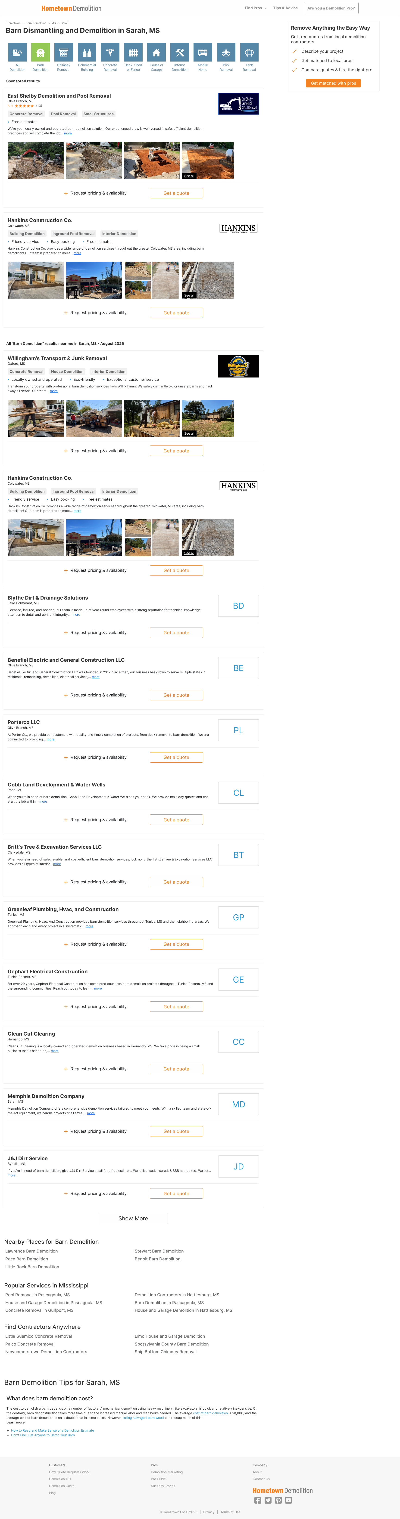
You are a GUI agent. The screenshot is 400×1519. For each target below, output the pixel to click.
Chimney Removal (63, 67)
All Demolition (17, 67)
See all (189, 176)
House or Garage (156, 67)
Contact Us (261, 1479)
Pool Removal (226, 67)
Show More (133, 1218)
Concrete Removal (110, 67)
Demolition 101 (60, 1479)
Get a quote (176, 193)
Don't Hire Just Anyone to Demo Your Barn (43, 1435)
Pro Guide (158, 1479)
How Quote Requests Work (69, 1472)
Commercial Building (87, 67)
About (257, 1472)
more (68, 133)
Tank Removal (249, 67)
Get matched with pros (333, 83)
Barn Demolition (40, 67)
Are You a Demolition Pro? (331, 8)
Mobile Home (203, 67)
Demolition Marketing (167, 1472)
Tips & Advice (285, 8)
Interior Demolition (180, 67)
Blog (52, 1493)
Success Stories (163, 1486)
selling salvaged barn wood (143, 1418)
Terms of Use (230, 1512)
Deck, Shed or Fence (133, 67)
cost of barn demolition (210, 1413)
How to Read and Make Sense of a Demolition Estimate (52, 1430)
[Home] (71, 8)
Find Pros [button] (253, 8)
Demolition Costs (61, 1486)
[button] (258, 1500)
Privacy (209, 1512)
